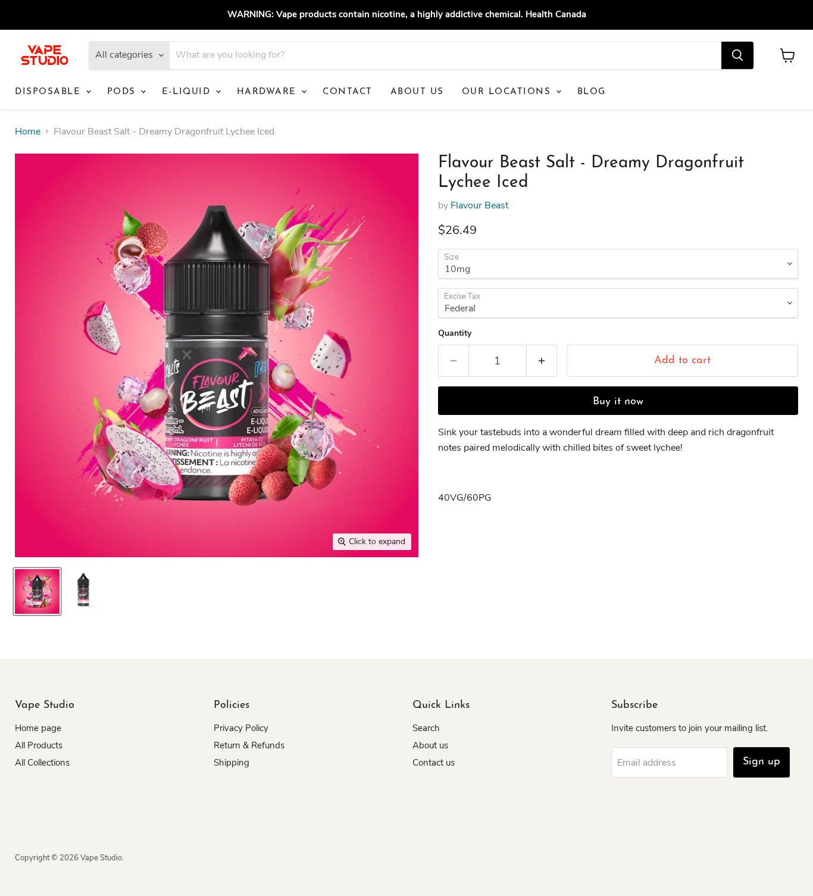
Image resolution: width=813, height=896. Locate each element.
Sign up (761, 762)
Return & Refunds (249, 745)
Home (27, 131)
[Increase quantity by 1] (542, 361)
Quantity (454, 333)
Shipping (231, 763)
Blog (591, 92)
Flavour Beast (479, 205)
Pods (123, 92)
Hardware (269, 92)
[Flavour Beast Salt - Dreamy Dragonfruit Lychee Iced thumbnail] (37, 591)
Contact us (433, 763)
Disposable (50, 92)
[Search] (737, 55)
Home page (38, 728)
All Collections (42, 763)
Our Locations (508, 92)
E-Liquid (188, 92)
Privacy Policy (241, 728)
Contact (348, 92)
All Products (38, 745)
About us (417, 92)
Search (426, 728)
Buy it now (618, 402)
